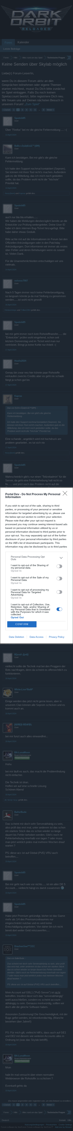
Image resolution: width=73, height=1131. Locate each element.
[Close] (66, 494)
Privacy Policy (56, 636)
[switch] (59, 566)
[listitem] (36, 557)
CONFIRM (22, 624)
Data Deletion (16, 636)
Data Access (36, 636)
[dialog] (36, 566)
